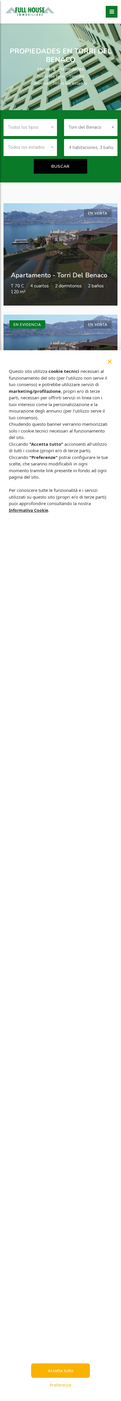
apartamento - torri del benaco (59, 275)
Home (43, 69)
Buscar (60, 166)
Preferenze (60, 1385)
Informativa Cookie (28, 510)
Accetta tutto (60, 1370)
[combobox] (30, 127)
